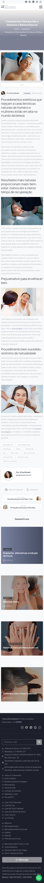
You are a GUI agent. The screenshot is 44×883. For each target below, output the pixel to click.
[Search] (3, 2)
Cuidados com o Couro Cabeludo (20, 693)
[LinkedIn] (33, 2)
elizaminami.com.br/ (23, 475)
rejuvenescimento (29, 453)
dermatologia (7, 449)
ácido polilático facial (24, 445)
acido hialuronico (8, 445)
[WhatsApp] (40, 2)
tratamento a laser (23, 457)
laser (4, 453)
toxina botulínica (8, 457)
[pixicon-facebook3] (26, 727)
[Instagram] (37, 2)
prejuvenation (17, 328)
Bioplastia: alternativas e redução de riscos (20, 554)
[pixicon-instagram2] (22, 727)
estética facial (29, 449)
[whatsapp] (39, 727)
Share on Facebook (16, 490)
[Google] (30, 2)
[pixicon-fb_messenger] (31, 727)
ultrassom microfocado (10, 461)
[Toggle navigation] (41, 7)
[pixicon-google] (35, 727)
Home (16, 29)
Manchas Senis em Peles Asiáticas (20, 647)
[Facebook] (26, 2)
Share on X (34, 490)
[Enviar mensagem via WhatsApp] (39, 878)
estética (18, 449)
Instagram (25, 29)
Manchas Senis (10, 601)
